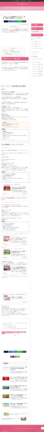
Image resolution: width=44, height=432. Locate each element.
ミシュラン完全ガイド (19, 428)
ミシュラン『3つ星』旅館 (37, 75)
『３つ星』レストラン (37, 41)
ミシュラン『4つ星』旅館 (37, 73)
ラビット (19, 333)
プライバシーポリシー (32, 428)
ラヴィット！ (17, 233)
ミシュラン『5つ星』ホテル (38, 64)
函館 (9, 333)
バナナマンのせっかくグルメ (8, 184)
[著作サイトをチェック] (11, 357)
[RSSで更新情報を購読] (19, 357)
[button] (24, 21)
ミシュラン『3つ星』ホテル (38, 69)
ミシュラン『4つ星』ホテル (38, 66)
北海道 (7, 333)
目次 (12, 48)
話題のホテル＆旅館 (25, 428)
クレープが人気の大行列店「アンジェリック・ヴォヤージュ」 (13, 54)
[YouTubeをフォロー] (15, 357)
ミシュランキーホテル (37, 62)
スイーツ (3, 333)
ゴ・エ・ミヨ (34, 54)
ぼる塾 (12, 333)
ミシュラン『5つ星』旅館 (37, 71)
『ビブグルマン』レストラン (37, 49)
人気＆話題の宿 (35, 56)
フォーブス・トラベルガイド (37, 59)
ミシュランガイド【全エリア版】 (36, 39)
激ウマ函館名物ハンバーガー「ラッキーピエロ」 (11, 53)
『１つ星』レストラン (37, 46)
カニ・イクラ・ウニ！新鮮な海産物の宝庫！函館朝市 (12, 51)
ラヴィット (15, 333)
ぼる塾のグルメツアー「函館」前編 (8, 50)
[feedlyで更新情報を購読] (17, 357)
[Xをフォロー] (13, 357)
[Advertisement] (15, 40)
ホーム (14, 428)
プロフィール (38, 428)
